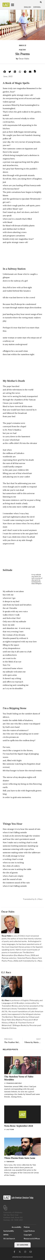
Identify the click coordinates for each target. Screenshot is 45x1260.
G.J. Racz (6, 972)
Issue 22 (22, 45)
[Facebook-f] (14, 1252)
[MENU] (14, 4)
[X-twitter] (20, 1252)
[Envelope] (30, 1252)
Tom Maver (10, 1161)
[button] (41, 2)
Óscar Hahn (24, 58)
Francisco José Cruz (14, 1083)
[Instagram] (25, 1252)
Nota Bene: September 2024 (18, 1126)
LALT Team (10, 1129)
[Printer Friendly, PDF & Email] (35, 72)
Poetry (22, 50)
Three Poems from (19, 1158)
